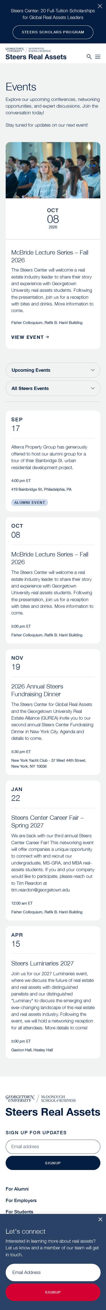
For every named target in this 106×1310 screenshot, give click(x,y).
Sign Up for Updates (36, 1132)
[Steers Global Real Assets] (36, 57)
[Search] (89, 57)
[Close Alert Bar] (100, 6)
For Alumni (17, 1189)
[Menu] (97, 57)
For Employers (21, 1200)
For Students (19, 1211)
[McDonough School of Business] (36, 50)
